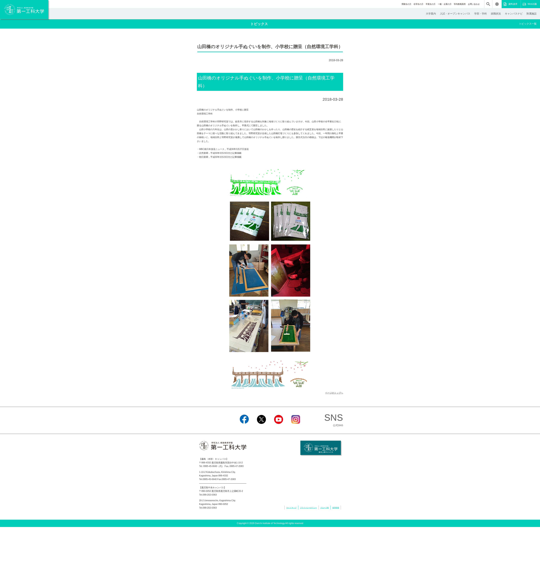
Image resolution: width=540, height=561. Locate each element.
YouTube (279, 427)
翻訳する (496, 4)
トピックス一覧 (528, 23)
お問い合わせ (474, 4)
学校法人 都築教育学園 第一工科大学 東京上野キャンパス (320, 448)
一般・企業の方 (445, 4)
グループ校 (324, 508)
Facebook (244, 427)
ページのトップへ (334, 393)
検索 (488, 4)
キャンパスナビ (514, 13)
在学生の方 (418, 4)
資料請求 (512, 4)
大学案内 (431, 13)
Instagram (295, 427)
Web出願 (532, 4)
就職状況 (496, 13)
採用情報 (335, 508)
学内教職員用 (460, 4)
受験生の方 (406, 4)
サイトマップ (291, 508)
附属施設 (531, 13)
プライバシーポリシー (308, 508)
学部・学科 (480, 13)
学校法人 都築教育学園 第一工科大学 (24, 9)
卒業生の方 (431, 4)
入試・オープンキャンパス (455, 13)
